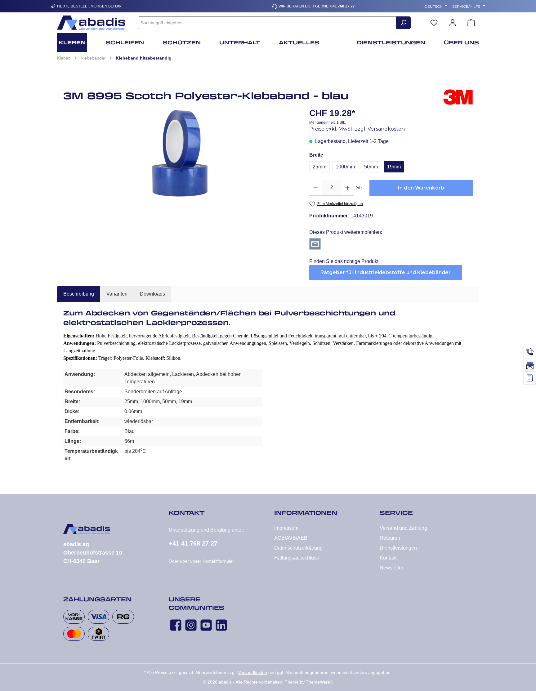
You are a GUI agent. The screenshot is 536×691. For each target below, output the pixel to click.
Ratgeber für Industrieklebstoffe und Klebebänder (385, 272)
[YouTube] (206, 625)
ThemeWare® (319, 682)
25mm (319, 166)
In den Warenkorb (421, 188)
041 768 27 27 (342, 6)
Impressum (286, 528)
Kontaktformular (218, 561)
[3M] (458, 98)
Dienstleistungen (398, 548)
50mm (371, 166)
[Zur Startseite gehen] (91, 23)
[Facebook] (176, 625)
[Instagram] (191, 625)
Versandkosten (252, 672)
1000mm (345, 166)
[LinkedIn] (221, 625)
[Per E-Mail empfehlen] (315, 243)
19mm (394, 166)
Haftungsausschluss (296, 557)
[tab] (78, 294)
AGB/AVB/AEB (290, 538)
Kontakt (388, 557)
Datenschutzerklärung (298, 548)
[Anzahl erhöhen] (347, 188)
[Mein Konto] (452, 22)
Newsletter (391, 567)
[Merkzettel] (434, 22)
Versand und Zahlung (403, 528)
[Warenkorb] (471, 22)
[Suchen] (403, 22)
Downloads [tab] (152, 293)
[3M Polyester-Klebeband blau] (179, 153)
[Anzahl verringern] (315, 188)
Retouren (390, 538)
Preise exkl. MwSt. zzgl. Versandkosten (357, 129)
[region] (180, 153)
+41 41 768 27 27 (193, 543)
